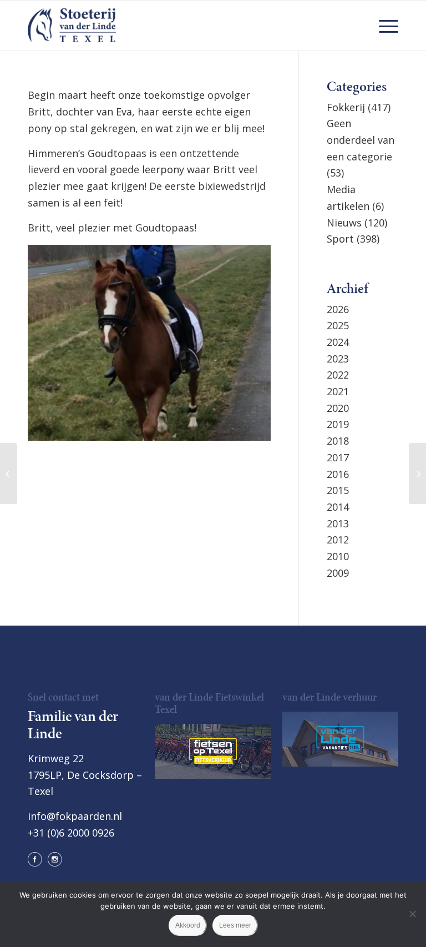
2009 (338, 573)
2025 (338, 325)
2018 (338, 440)
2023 (338, 358)
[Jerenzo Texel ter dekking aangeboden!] (8, 473)
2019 (338, 424)
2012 (338, 539)
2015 (338, 490)
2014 (338, 506)
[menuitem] (383, 26)
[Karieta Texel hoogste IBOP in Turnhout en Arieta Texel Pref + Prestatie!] (417, 473)
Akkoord (187, 925)
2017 (338, 457)
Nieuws (344, 222)
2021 (338, 391)
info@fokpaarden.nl (75, 816)
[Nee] (412, 913)
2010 (338, 556)
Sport (340, 238)
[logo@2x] (72, 26)
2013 (338, 523)
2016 (338, 474)
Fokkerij (346, 107)
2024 (338, 342)
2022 (338, 374)
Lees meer (235, 925)
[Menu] (383, 26)
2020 (338, 408)
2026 (338, 309)
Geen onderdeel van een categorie (360, 140)
